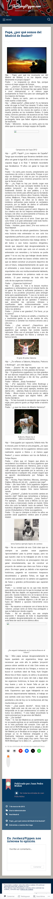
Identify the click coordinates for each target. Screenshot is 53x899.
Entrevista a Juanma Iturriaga (21, 825)
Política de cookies (26, 889)
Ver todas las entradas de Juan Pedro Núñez (29, 795)
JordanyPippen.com (26, 6)
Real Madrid (14, 814)
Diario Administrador (17, 810)
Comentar (37, 867)
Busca (48, 19)
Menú (9, 20)
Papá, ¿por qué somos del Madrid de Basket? (23, 34)
